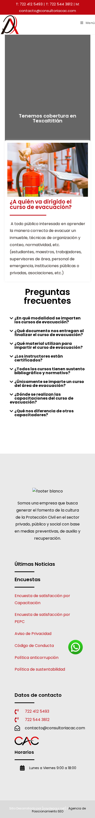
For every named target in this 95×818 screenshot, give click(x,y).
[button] (47, 320)
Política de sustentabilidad (40, 669)
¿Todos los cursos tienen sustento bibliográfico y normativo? (49, 371)
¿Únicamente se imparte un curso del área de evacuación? (49, 383)
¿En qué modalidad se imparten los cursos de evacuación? (47, 320)
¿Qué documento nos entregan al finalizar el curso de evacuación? (49, 333)
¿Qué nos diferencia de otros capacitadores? (44, 413)
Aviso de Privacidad (33, 633)
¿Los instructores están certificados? (38, 358)
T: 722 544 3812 (59, 4)
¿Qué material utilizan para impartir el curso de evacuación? (48, 345)
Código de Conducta (34, 645)
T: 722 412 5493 (29, 4)
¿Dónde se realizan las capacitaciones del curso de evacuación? (41, 398)
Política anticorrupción (36, 657)
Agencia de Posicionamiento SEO (59, 809)
